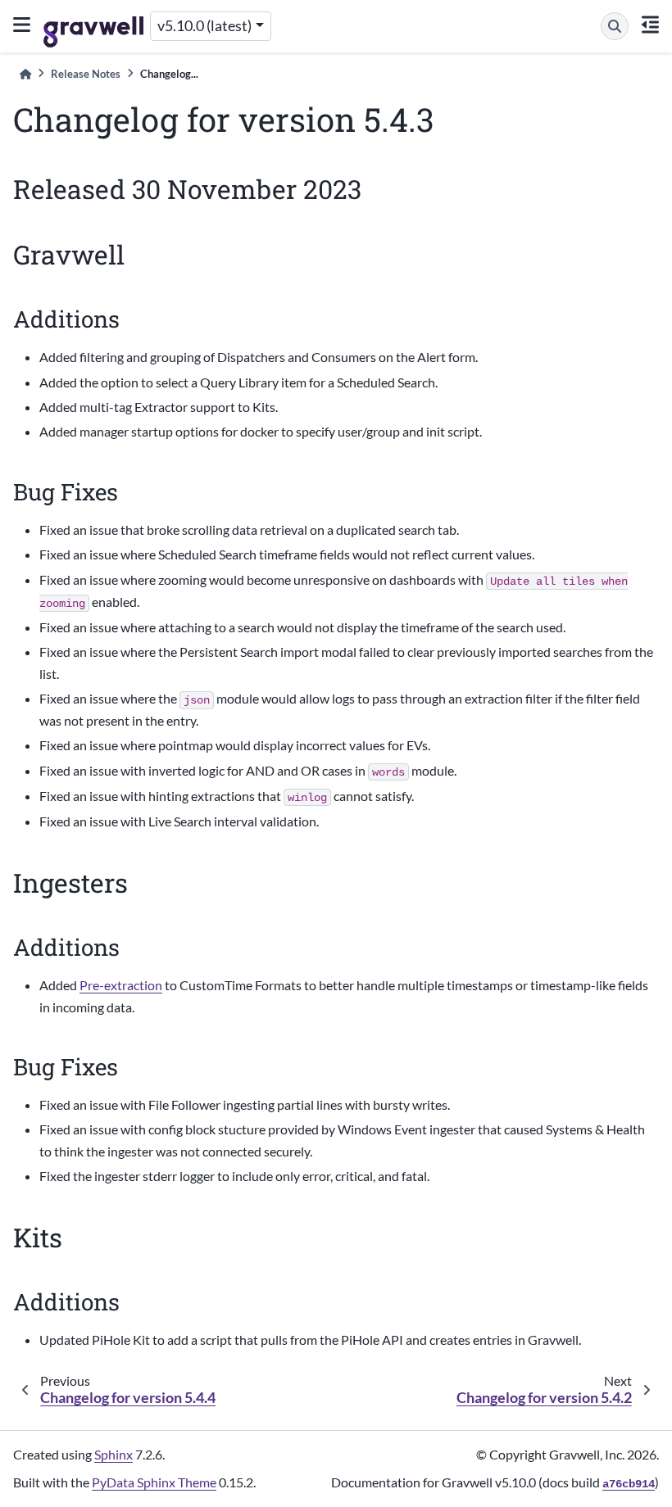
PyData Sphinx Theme (154, 1482)
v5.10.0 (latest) (204, 25)
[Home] (25, 74)
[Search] (615, 26)
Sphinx (113, 1454)
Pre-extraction (120, 985)
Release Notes (85, 73)
